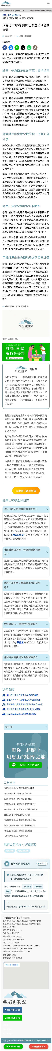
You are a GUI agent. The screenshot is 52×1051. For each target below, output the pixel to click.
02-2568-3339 (16, 936)
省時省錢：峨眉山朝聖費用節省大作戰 (20, 820)
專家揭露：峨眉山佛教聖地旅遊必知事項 (20, 809)
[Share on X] (23, 47)
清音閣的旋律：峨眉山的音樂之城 (18, 793)
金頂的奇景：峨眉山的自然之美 (17, 815)
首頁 (4, 15)
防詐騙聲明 (7, 1033)
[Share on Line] (17, 47)
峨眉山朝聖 (10, 306)
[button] (48, 4)
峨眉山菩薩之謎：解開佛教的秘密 (18, 831)
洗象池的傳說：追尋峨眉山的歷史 (18, 799)
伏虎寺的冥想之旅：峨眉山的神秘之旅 (20, 825)
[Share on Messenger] (10, 47)
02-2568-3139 (18, 939)
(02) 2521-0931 (26, 948)
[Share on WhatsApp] (29, 47)
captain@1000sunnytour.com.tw (25, 945)
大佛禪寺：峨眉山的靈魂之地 (16, 836)
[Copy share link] (35, 47)
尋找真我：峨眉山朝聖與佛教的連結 (19, 788)
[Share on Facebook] (4, 47)
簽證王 (20, 642)
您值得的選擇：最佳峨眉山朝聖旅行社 (20, 804)
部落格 (5, 1025)
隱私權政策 (7, 1029)
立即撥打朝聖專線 (26, 490)
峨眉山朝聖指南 (14, 15)
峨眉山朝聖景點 (22, 306)
